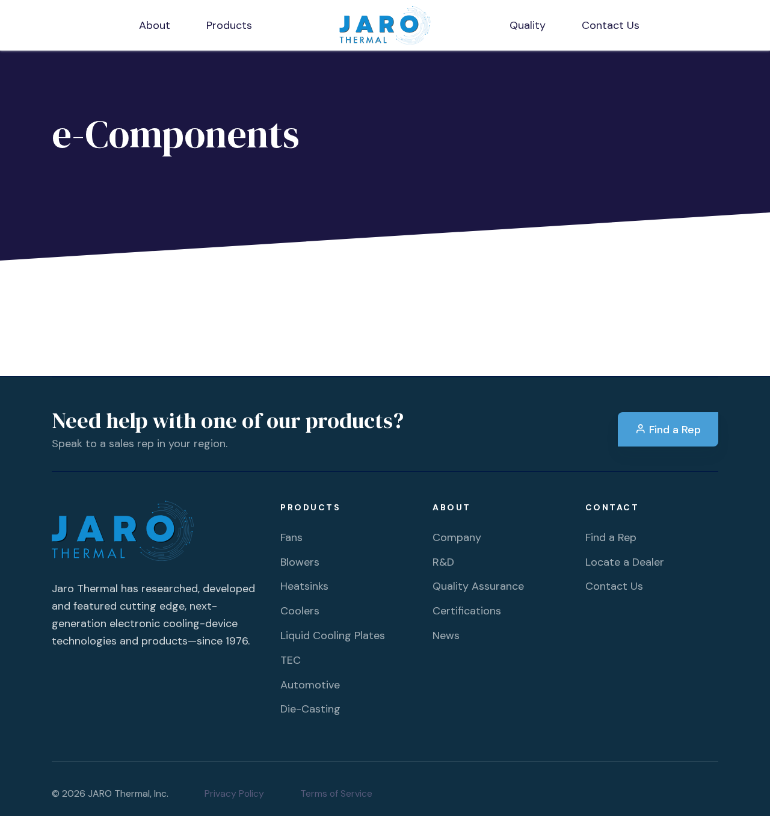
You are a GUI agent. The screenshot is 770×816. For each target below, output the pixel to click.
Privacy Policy (234, 793)
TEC (290, 660)
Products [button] (229, 25)
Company (457, 537)
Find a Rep (673, 429)
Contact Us (614, 586)
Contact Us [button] (610, 25)
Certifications (467, 611)
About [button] (154, 25)
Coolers (299, 611)
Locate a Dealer (624, 562)
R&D (443, 562)
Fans (291, 537)
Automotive (310, 685)
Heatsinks (304, 586)
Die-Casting (310, 709)
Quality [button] (528, 25)
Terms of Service (336, 793)
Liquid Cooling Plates (332, 635)
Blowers (299, 562)
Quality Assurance (478, 586)
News (446, 635)
